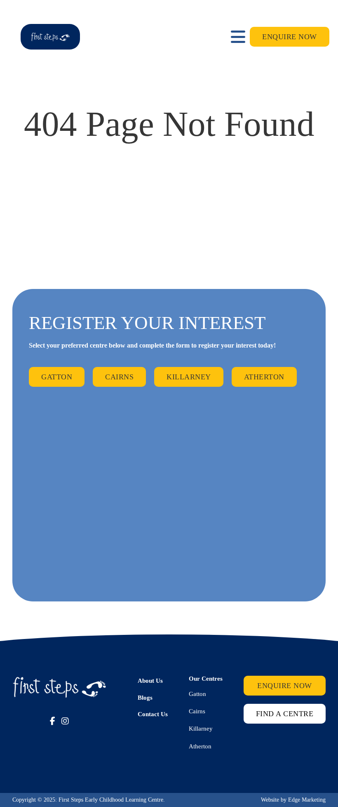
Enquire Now (289, 37)
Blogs (145, 697)
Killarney (189, 377)
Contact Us (153, 714)
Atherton (264, 377)
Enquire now (284, 686)
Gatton (56, 377)
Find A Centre (285, 714)
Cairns (119, 377)
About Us (150, 680)
